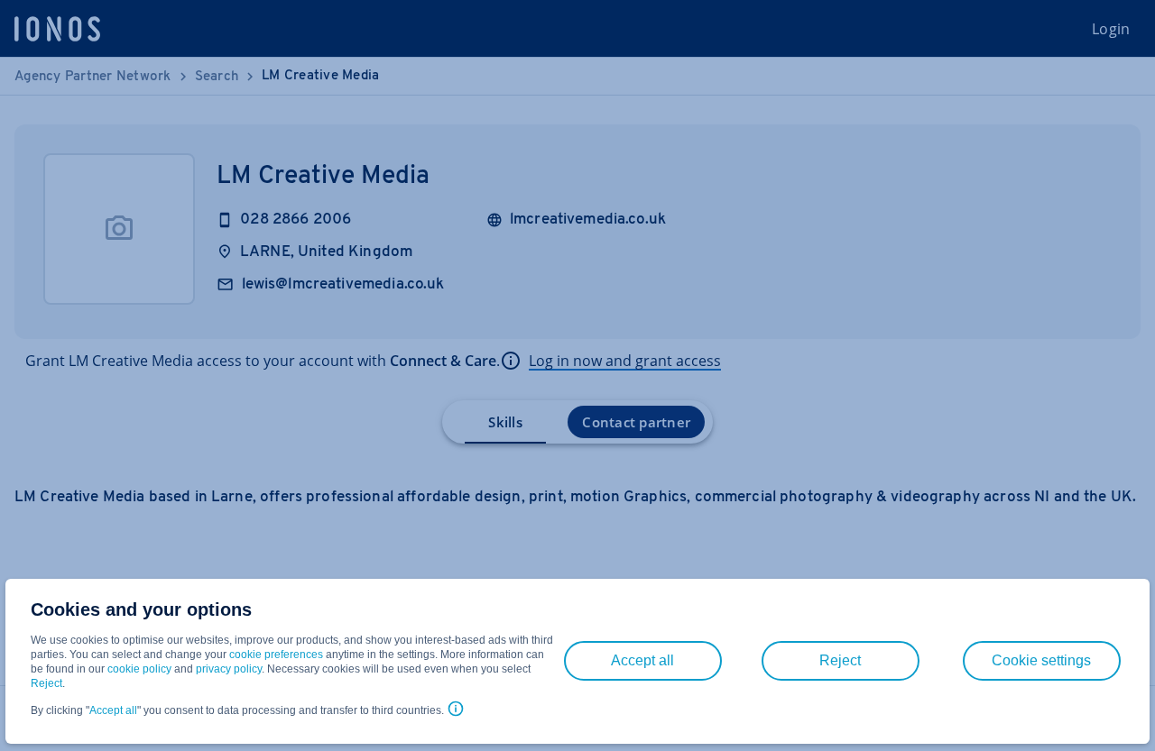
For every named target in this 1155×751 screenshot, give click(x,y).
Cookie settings (1041, 660)
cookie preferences (276, 654)
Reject (46, 683)
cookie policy (139, 669)
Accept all (113, 710)
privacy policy (229, 669)
